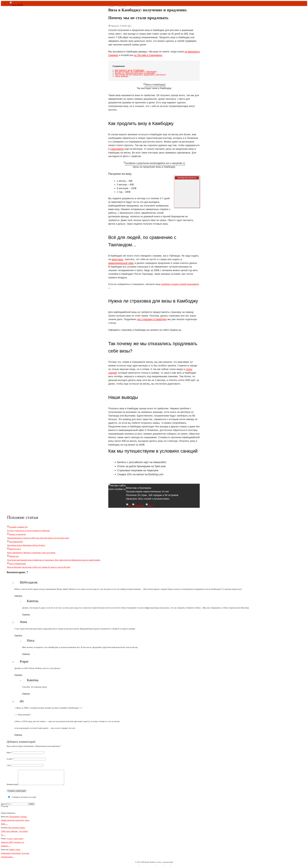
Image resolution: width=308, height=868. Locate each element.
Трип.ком (159, 466)
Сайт (9, 765)
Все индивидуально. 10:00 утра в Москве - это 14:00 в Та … (14, 831)
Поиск (3, 804)
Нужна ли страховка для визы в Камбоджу (135, 73)
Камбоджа (122, 6)
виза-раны (117, 259)
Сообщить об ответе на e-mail (23, 797)
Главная (111, 6)
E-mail (10, 759)
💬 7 (129, 26)
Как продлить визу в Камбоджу (129, 70)
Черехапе (152, 470)
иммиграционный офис (121, 263)
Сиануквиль (134, 6)
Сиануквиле (117, 149)
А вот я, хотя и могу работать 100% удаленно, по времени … (12, 842)
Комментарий (12, 784)
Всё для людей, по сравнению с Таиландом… (136, 71)
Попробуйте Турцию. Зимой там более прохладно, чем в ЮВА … (15, 820)
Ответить (18, 596)
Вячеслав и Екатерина (138, 488)
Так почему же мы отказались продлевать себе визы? (140, 75)
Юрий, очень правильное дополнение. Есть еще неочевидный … (15, 853)
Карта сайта (134, 865)
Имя (9, 753)
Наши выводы (121, 76)
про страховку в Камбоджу (152, 319)
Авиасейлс (159, 462)
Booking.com (155, 474)
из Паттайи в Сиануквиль (148, 55)
